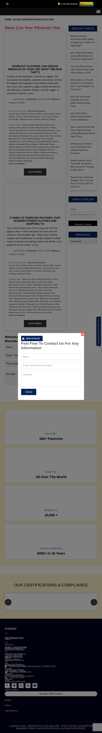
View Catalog (33, 338)
